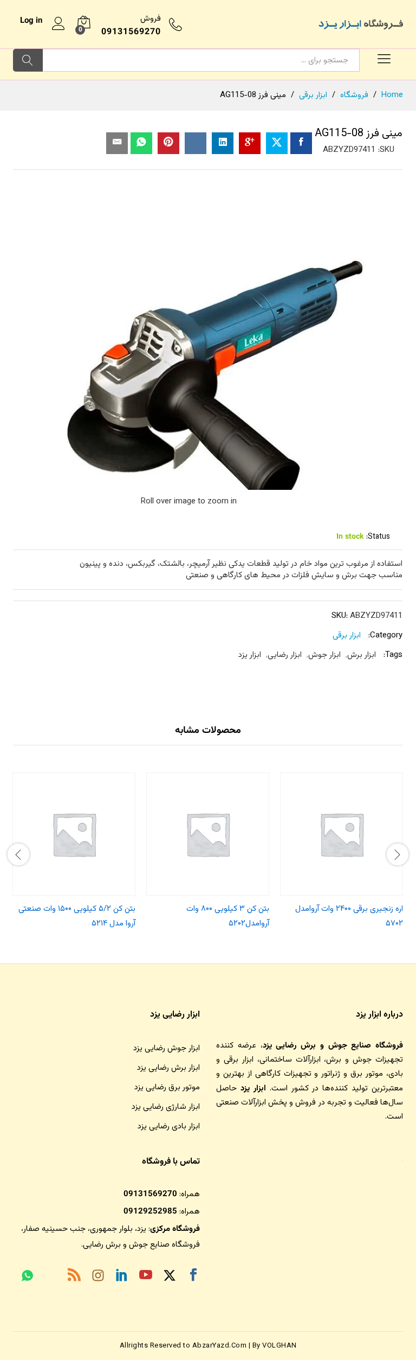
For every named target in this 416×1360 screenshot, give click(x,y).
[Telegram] (50, 1278)
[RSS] (74, 1277)
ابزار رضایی (285, 655)
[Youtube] (146, 1277)
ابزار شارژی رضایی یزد (166, 1107)
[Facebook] (193, 1277)
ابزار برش (361, 655)
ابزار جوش (324, 655)
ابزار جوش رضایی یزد (166, 1048)
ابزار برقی (347, 635)
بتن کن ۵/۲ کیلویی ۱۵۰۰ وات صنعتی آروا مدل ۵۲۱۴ (76, 916)
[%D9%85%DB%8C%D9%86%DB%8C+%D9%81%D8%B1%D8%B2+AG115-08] (277, 143)
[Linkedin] (122, 1277)
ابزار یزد (249, 655)
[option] (341, 853)
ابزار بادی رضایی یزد (169, 1126)
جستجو (28, 60)
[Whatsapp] (27, 1277)
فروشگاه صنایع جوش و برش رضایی (141, 1244)
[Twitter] (169, 1277)
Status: (378, 537)
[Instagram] (98, 1277)
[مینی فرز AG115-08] (301, 143)
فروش (150, 18)
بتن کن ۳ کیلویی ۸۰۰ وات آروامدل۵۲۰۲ (227, 916)
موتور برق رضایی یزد (167, 1087)
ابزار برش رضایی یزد (168, 1068)
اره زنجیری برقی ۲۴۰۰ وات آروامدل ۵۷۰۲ (349, 916)
